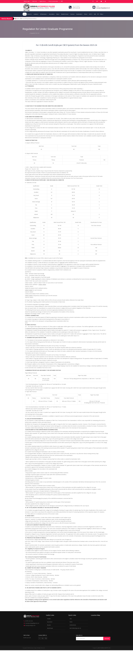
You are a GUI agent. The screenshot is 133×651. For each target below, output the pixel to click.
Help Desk (34, 1)
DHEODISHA (73, 625)
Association (51, 14)
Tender (49, 618)
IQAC (95, 14)
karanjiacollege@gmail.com (32, 623)
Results (49, 625)
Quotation (49, 622)
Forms (85, 14)
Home (24, 14)
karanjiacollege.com (30, 625)
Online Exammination (53, 1)
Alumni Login (27, 1)
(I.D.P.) (90, 14)
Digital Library (42, 1)
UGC (71, 618)
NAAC (71, 622)
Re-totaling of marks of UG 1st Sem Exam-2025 (34, 18)
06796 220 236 (29, 621)
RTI (98, 14)
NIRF (62, 1)
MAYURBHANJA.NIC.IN (75, 628)
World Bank (50, 628)
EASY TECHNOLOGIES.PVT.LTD (104, 647)
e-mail (97, 6)
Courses (72, 14)
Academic (36, 14)
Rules (57, 14)
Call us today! (76, 6)
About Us (29, 14)
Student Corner (64, 14)
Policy (101, 14)
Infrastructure (43, 14)
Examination (79, 14)
